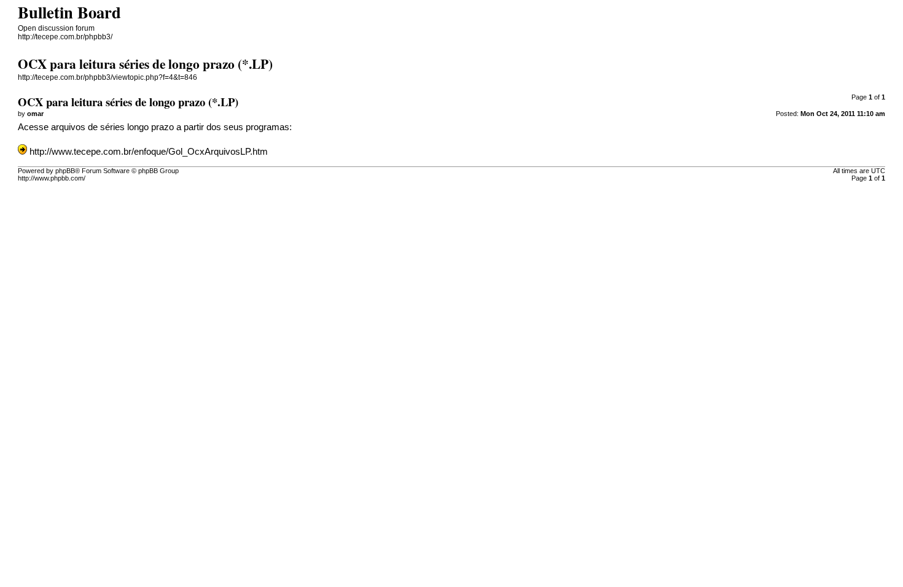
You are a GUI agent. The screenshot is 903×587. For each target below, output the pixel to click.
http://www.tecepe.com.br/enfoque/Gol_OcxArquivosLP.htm (148, 152)
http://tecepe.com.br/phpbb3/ (65, 37)
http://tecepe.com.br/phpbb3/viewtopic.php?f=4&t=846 (107, 77)
